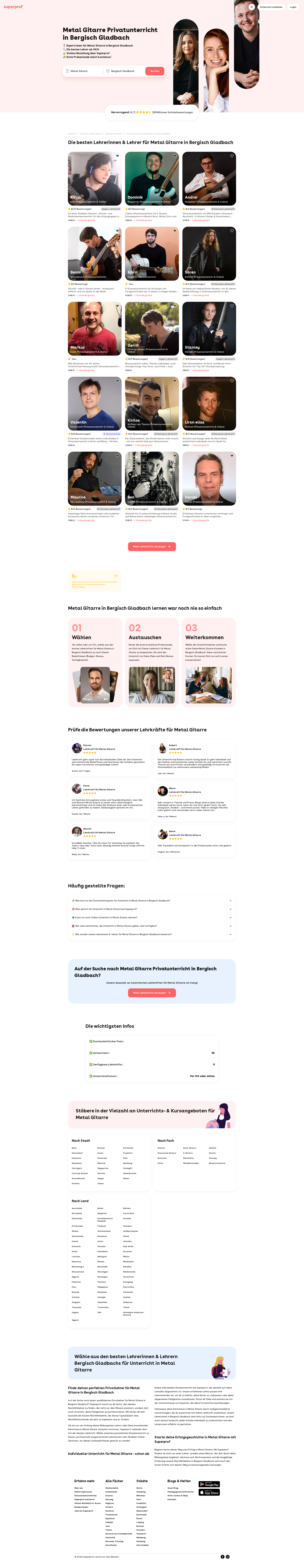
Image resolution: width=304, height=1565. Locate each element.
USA (99, 1312)
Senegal (102, 1297)
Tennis (108, 1530)
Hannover (76, 1158)
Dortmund (128, 1148)
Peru (74, 1287)
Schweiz (76, 1297)
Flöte (160, 1163)
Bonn (74, 1148)
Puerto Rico (128, 1287)
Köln (125, 1158)
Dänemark (77, 1218)
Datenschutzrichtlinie (85, 1496)
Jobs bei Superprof (83, 1511)
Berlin (139, 1488)
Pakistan (76, 1282)
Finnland (102, 1226)
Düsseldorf (77, 1153)
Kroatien (127, 1251)
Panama (102, 1282)
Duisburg (140, 1541)
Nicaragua (103, 1272)
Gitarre (161, 1148)
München (140, 1496)
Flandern (127, 1226)
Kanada (101, 1246)
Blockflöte (188, 1158)
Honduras (102, 1236)
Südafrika (102, 1302)
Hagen (101, 1178)
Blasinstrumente (217, 1163)
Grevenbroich (78, 1178)
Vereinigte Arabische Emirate (133, 1313)
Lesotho (76, 1256)
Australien (77, 1208)
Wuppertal (103, 1168)
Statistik (110, 1537)
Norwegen (103, 1277)
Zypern (75, 1320)
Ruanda (75, 1292)
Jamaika (127, 1241)
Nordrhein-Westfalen (113, 134)
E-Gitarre (188, 1153)
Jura (107, 1526)
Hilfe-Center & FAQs (178, 1496)
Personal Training (114, 1541)
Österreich (128, 1277)
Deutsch (109, 1511)
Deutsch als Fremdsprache (118, 1534)
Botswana (77, 1213)
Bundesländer (81, 1507)
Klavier (212, 1153)
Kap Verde (128, 1246)
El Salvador (77, 1226)
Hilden (126, 1178)
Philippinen (103, 1287)
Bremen (101, 1148)
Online (101, 1183)
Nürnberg (127, 1163)
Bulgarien (102, 1213)
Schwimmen (111, 1492)
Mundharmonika (191, 1163)
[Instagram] (228, 1557)
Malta (126, 1256)
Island (75, 1241)
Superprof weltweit (84, 1499)
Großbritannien (130, 1231)
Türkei (126, 1307)
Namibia (127, 1267)
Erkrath (101, 1173)
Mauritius (76, 1262)
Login (293, 7)
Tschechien (103, 1307)
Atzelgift (127, 1168)
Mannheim (77, 1163)
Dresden (140, 1530)
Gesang (213, 1158)
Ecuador (127, 1218)
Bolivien (127, 1208)
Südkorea (128, 1302)
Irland (126, 1236)
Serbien (126, 1297)
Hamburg (141, 1492)
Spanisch (109, 1518)
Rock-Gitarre (189, 1148)
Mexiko (101, 1262)
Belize (100, 1208)
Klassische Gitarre (167, 1153)
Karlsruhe (102, 1158)
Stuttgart (77, 1168)
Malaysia (102, 1256)
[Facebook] (223, 1557)
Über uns (78, 1488)
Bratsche (162, 1158)
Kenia (74, 1251)
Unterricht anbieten (271, 7)
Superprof (72, 134)
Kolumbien (103, 1251)
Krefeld (75, 1183)
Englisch (109, 1503)
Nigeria (75, 1277)
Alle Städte (142, 1545)
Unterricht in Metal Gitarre (90, 134)
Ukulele (212, 1148)
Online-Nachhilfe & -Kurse (87, 1503)
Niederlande (129, 1272)
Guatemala (77, 1236)
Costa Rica (128, 1213)
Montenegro (78, 1267)
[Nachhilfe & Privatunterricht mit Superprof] (13, 7)
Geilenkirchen (129, 1173)
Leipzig (140, 1522)
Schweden (128, 1292)
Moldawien (128, 1262)
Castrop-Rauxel (80, 1173)
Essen (100, 1153)
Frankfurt (128, 1153)
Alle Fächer (111, 1545)
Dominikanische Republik (105, 1219)
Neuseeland (78, 1272)
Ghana (75, 1231)
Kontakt (172, 1499)
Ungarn (75, 1312)
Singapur (76, 1302)
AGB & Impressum (83, 1492)
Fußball (109, 1522)
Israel (100, 1241)
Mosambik (103, 1267)
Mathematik (111, 1488)
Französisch (111, 1515)
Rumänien (102, 1292)
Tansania (76, 1307)
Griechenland (104, 1231)
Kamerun (76, 1246)
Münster (102, 1163)
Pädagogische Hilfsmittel (181, 1492)
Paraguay (128, 1282)
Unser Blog (173, 1488)
